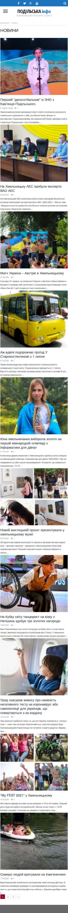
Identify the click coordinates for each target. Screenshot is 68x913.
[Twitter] (25, 3)
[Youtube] (37, 3)
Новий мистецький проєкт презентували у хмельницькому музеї (32, 531)
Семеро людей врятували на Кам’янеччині (33, 874)
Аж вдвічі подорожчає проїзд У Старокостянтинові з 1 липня (24, 354)
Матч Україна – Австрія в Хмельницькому (32, 273)
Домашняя (4, 22)
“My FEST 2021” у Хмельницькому (26, 795)
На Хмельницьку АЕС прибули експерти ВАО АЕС (30, 188)
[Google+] (31, 3)
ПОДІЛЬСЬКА (34, 11)
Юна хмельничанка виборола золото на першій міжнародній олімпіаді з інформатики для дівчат (30, 443)
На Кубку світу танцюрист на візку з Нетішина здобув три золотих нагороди (30, 618)
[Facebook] (19, 3)
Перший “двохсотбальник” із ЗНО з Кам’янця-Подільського (27, 101)
